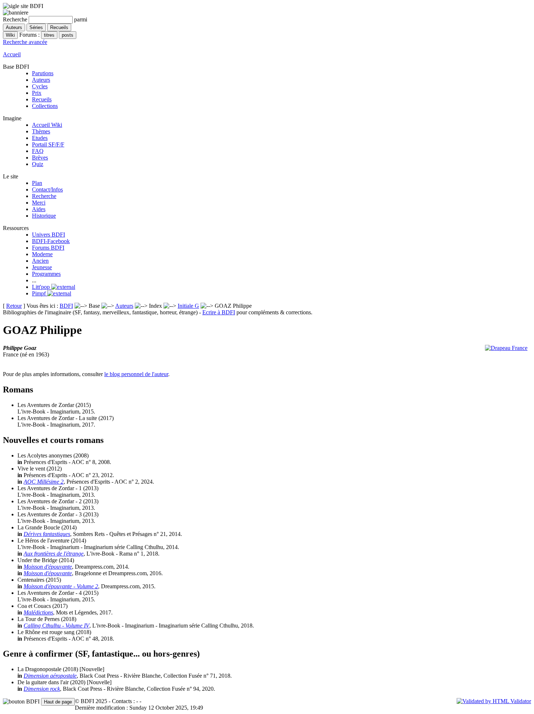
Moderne (42, 254)
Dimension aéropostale (50, 676)
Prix (36, 93)
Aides (38, 209)
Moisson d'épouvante (48, 567)
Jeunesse (42, 267)
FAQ (38, 151)
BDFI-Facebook (51, 241)
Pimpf (39, 293)
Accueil (12, 54)
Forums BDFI (48, 248)
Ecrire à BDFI (218, 312)
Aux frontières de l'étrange (54, 553)
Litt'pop (41, 287)
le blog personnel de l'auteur (136, 374)
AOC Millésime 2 (44, 482)
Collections (45, 106)
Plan (37, 183)
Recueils (42, 99)
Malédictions (38, 612)
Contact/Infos (47, 189)
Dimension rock (42, 689)
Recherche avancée (25, 42)
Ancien (40, 261)
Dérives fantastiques (47, 534)
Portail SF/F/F (48, 144)
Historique (44, 216)
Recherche (44, 196)
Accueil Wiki (47, 125)
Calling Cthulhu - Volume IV (56, 625)
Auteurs (41, 80)
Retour (14, 306)
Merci (38, 202)
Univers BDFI (48, 234)
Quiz (37, 164)
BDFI (66, 306)
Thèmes (41, 131)
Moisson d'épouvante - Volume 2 (61, 586)
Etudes (40, 138)
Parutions (42, 73)
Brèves (40, 157)
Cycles (40, 86)
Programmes (46, 274)
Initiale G (188, 306)
